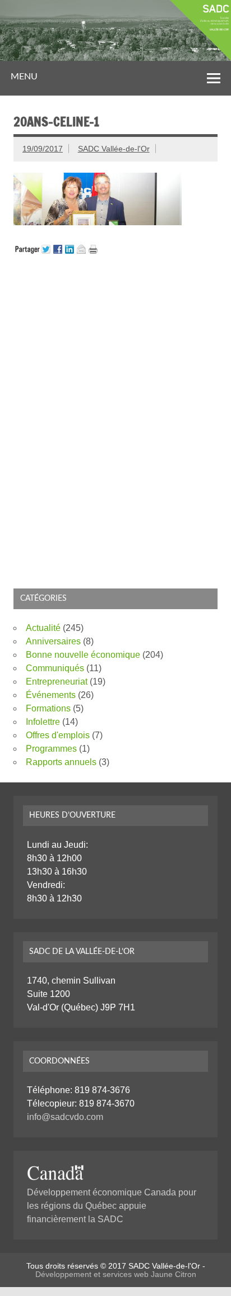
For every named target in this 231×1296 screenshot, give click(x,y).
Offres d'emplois (58, 735)
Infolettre (43, 722)
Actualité (43, 628)
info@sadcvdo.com (65, 1117)
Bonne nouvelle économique (83, 654)
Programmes (51, 748)
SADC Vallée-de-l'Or (114, 148)
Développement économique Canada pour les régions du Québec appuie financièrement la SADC (111, 1206)
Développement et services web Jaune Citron (115, 1274)
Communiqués (55, 668)
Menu (24, 76)
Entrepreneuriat (56, 681)
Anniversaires (53, 641)
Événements (51, 695)
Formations (48, 708)
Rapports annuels (61, 762)
